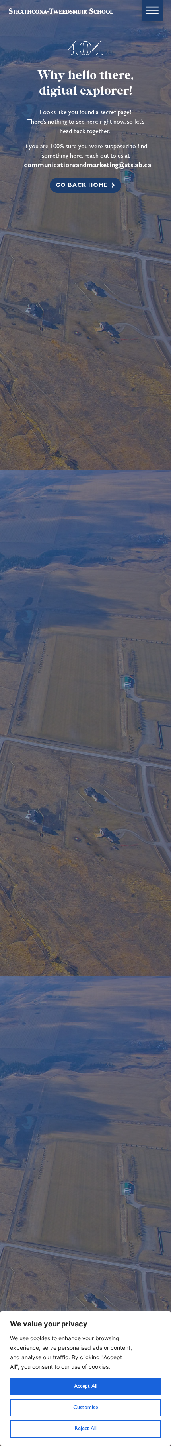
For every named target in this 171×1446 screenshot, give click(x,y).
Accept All (85, 1386)
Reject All (86, 1428)
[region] (85, 1378)
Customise (85, 1407)
